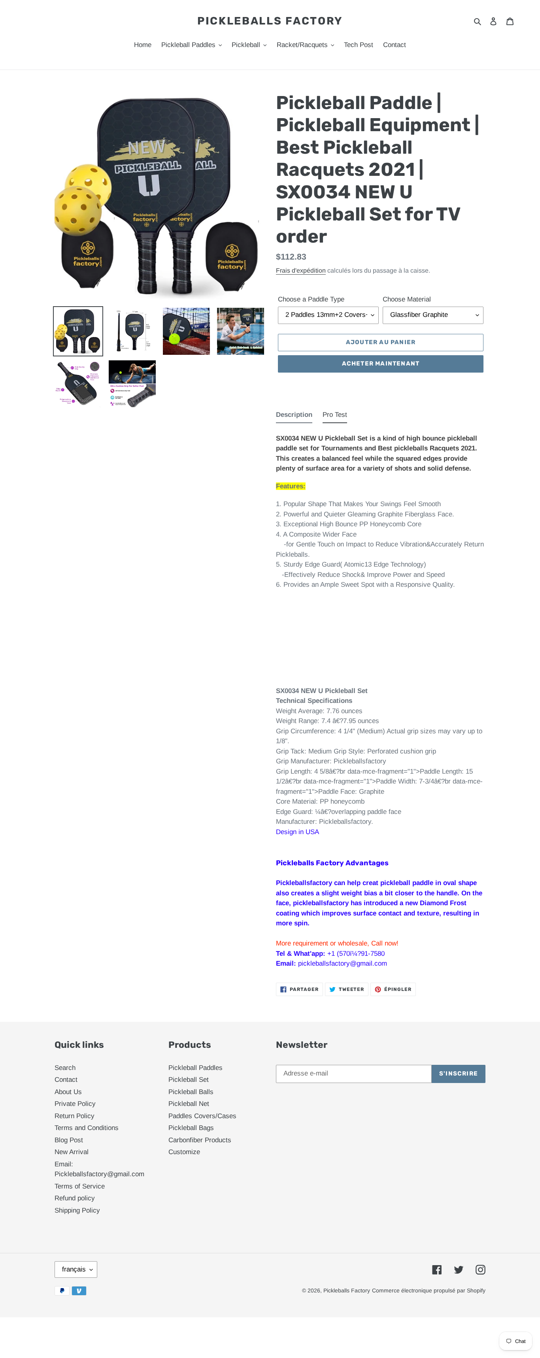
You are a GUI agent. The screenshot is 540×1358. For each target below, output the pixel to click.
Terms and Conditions (87, 1128)
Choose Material (407, 299)
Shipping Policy (77, 1210)
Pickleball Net (188, 1103)
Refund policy (75, 1198)
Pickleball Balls (190, 1092)
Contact (66, 1079)
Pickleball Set (188, 1079)
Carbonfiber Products (199, 1140)
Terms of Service (80, 1186)
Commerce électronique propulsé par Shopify (428, 1290)
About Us (68, 1092)
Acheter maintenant (381, 363)
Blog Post (69, 1140)
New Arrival (72, 1152)
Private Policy (75, 1103)
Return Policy (74, 1116)
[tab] (294, 416)
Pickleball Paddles (195, 1068)
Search (65, 1068)
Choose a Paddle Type (311, 299)
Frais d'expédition (301, 270)
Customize (184, 1152)
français (74, 1269)
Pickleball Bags (191, 1128)
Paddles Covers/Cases (202, 1116)
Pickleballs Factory (270, 21)
